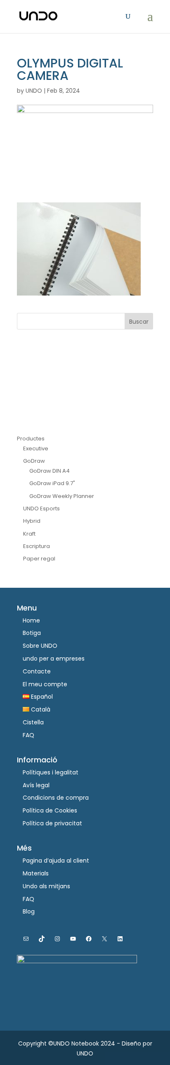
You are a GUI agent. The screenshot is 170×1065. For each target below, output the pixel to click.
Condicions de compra (56, 797)
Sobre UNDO (40, 646)
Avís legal (36, 785)
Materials (36, 873)
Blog (29, 911)
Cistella (33, 722)
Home (31, 620)
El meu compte (45, 684)
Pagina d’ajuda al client (56, 860)
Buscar (139, 321)
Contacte (37, 671)
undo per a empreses (54, 658)
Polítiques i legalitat (50, 772)
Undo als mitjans (46, 886)
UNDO (34, 91)
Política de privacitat (52, 823)
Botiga (32, 633)
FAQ (28, 735)
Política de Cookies (50, 810)
